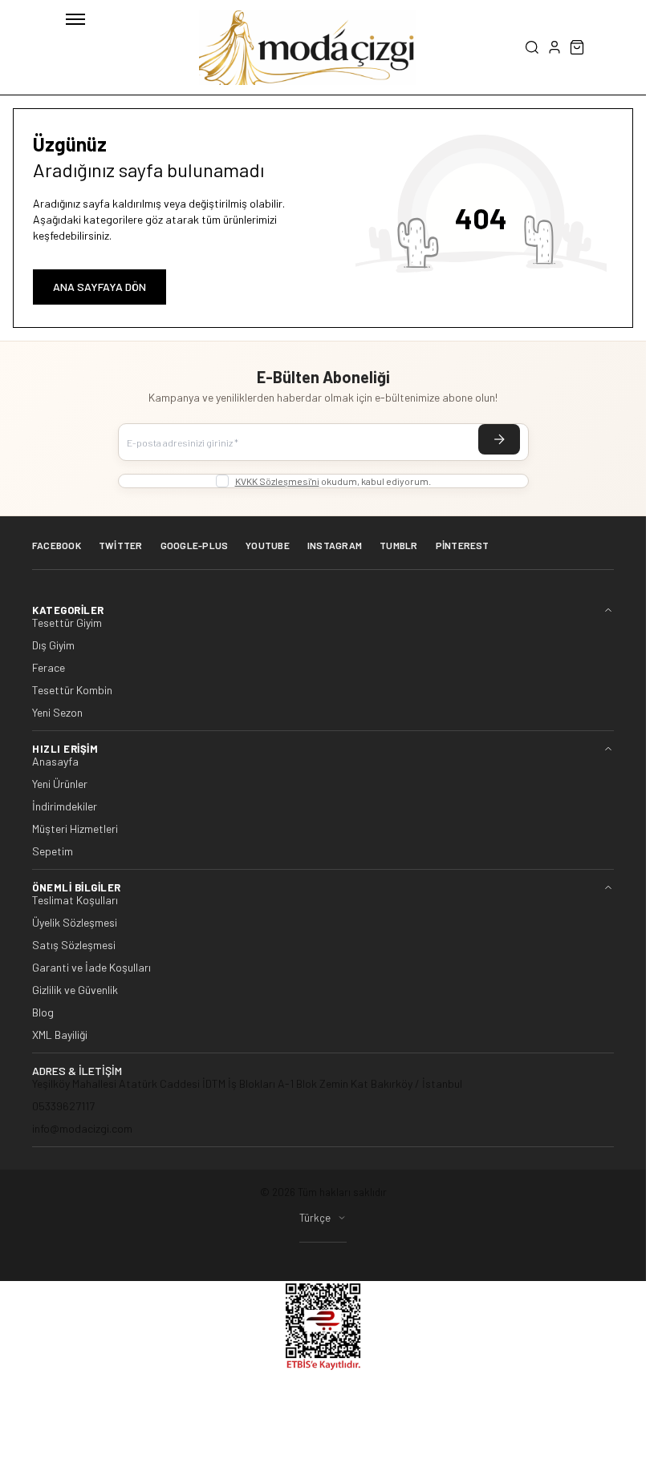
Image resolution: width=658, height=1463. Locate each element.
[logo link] (307, 47)
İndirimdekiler (64, 806)
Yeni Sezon (57, 712)
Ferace (48, 667)
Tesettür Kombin (72, 690)
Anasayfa (55, 761)
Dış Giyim (53, 645)
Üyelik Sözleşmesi (74, 922)
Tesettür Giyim (67, 622)
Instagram (334, 545)
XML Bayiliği (59, 1035)
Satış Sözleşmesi (74, 945)
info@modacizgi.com (82, 1128)
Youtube (268, 545)
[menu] (75, 19)
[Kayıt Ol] (499, 439)
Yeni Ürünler (59, 784)
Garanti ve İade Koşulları (91, 967)
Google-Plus (194, 545)
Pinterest (462, 545)
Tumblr (398, 545)
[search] (532, 47)
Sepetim (52, 851)
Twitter (121, 545)
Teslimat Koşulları (75, 900)
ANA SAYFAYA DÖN (99, 286)
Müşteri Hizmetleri (75, 828)
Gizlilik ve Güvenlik (75, 990)
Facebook (56, 545)
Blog (43, 1012)
